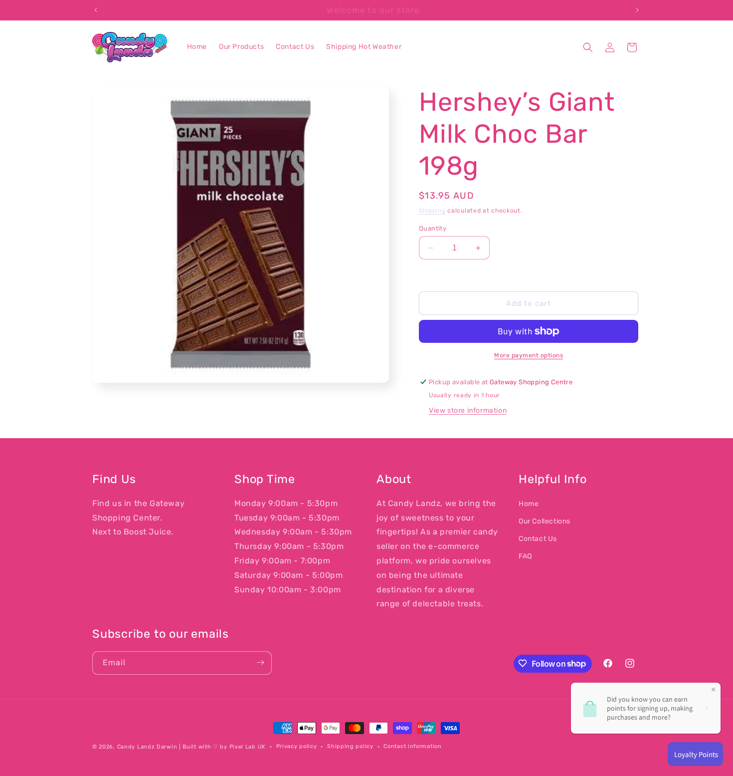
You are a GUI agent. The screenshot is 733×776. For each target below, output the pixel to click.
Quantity (432, 228)
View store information (468, 410)
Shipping (432, 210)
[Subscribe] (260, 662)
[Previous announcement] (96, 9)
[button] (588, 47)
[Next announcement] (637, 9)
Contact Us (538, 539)
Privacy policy (296, 746)
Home (529, 504)
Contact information (412, 746)
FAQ (525, 556)
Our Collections (544, 521)
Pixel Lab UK (247, 747)
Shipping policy (350, 746)
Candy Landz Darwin (147, 747)
